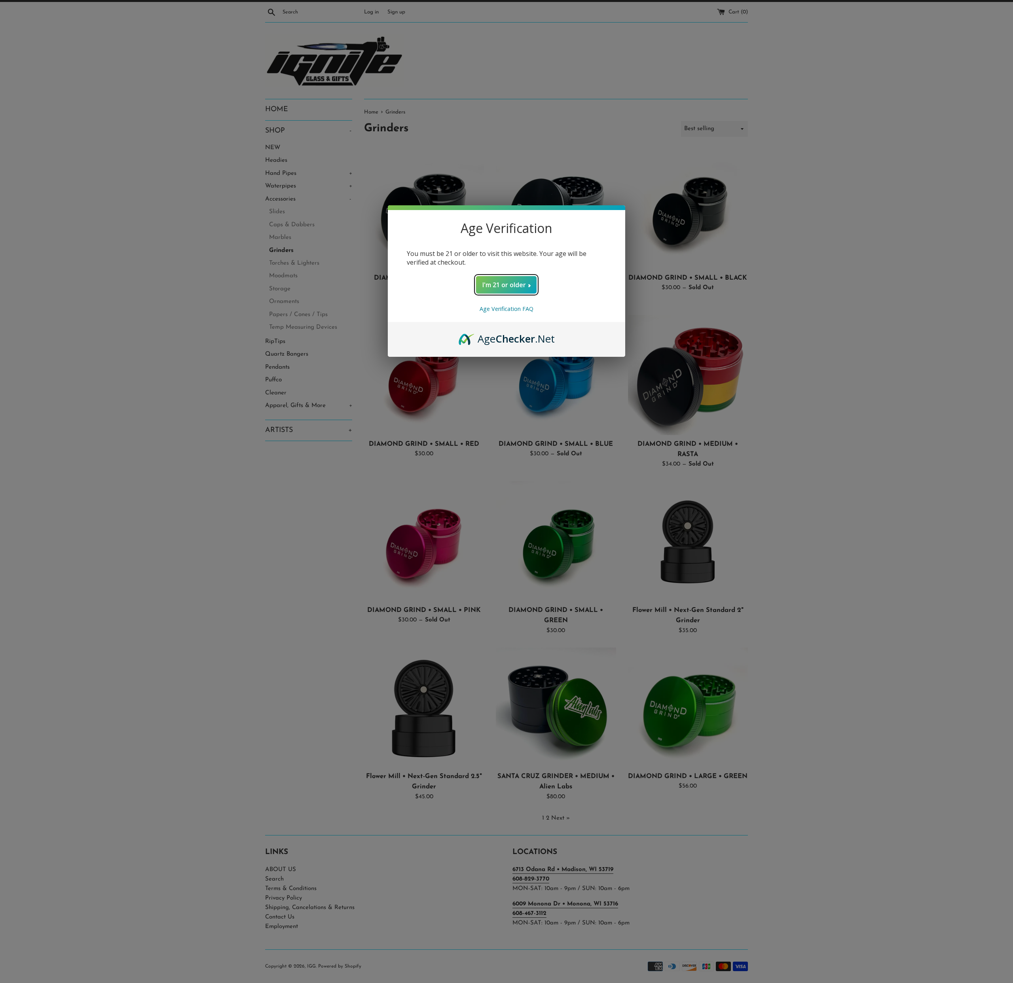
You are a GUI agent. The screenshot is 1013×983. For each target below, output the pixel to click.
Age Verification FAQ (506, 309)
